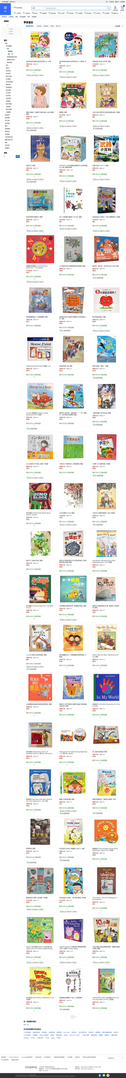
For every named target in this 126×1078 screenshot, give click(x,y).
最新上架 (58, 26)
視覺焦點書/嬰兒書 (12, 57)
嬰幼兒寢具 (9, 104)
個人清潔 (7, 120)
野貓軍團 (97, 1032)
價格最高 (46, 26)
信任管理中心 (47, 1056)
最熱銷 (52, 26)
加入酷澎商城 (5, 1059)
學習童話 (34, 17)
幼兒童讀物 (23, 17)
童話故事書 (114, 1035)
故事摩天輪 (52, 1032)
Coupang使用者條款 (27, 1056)
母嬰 (16, 17)
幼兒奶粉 (8, 73)
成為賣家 (122, 1)
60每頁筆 (117, 26)
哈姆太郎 (74, 1032)
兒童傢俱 (8, 106)
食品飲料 (7, 115)
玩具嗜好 (7, 134)
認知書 (59, 1038)
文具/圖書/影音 (9, 137)
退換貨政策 (38, 1056)
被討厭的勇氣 (36, 1032)
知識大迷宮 (40, 1038)
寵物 (6, 126)
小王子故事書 (27, 1035)
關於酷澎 (3, 1056)
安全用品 (8, 95)
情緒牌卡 (107, 1035)
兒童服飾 (8, 112)
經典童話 (44, 1032)
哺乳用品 (8, 84)
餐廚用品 (7, 131)
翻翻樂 (101, 1035)
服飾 (6, 142)
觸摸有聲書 (94, 1035)
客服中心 (117, 1)
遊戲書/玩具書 (10, 60)
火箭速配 (11, 17)
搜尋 (18, 156)
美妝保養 (7, 118)
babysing (26, 1038)
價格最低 (39, 26)
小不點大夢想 (85, 1035)
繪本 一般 (10, 54)
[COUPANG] (31, 1068)
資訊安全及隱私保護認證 (89, 1056)
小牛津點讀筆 (27, 1032)
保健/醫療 (7, 129)
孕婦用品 (8, 101)
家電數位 (7, 148)
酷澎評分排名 (29, 26)
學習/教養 (9, 62)
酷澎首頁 (4, 17)
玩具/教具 (8, 98)
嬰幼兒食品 (9, 76)
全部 (34, 8)
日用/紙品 (7, 123)
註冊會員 (111, 1)
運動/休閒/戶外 (9, 140)
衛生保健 (8, 90)
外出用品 (8, 93)
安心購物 (70, 1056)
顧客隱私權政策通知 (59, 1056)
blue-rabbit (66, 1032)
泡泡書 (65, 1035)
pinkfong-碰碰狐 (44, 1035)
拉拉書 (47, 1038)
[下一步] (79, 1016)
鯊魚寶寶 (35, 1035)
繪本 (29, 17)
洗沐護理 (8, 79)
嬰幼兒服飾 (9, 109)
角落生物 (91, 1032)
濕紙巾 (7, 68)
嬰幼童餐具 (9, 87)
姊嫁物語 (59, 1032)
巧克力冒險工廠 (82, 1032)
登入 (107, 1)
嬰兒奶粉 (8, 71)
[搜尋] (108, 8)
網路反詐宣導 (15, 1059)
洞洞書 (52, 1035)
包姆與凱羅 (59, 1035)
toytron (53, 1038)
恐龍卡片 (116, 1032)
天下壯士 (33, 1038)
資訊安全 (77, 1056)
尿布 (7, 65)
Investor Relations (14, 1056)
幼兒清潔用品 (9, 82)
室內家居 (7, 145)
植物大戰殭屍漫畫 (107, 1032)
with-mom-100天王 (74, 1035)
